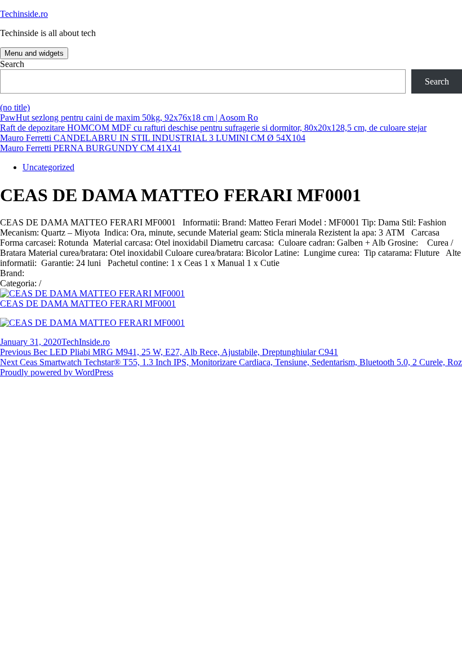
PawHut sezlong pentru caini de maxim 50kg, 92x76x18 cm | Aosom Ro (129, 117)
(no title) (15, 107)
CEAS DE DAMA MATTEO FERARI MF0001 (88, 303)
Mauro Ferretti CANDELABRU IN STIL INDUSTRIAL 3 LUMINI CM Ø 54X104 (152, 138)
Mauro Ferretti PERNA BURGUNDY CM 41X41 (90, 148)
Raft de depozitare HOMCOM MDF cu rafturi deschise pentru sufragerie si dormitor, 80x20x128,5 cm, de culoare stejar (213, 127)
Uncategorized (48, 167)
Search (12, 64)
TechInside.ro (85, 342)
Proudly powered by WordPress (56, 372)
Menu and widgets (34, 53)
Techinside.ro (24, 14)
